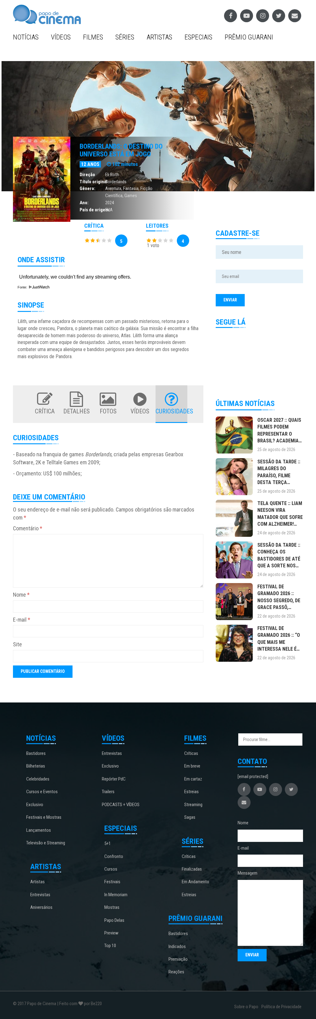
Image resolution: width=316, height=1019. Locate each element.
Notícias (26, 37)
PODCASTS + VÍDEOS (120, 804)
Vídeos (61, 37)
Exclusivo (34, 804)
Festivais (112, 881)
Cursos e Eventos (42, 791)
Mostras (111, 907)
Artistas (159, 37)
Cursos (110, 869)
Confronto (113, 856)
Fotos (108, 411)
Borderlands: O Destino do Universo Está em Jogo (121, 150)
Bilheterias (35, 766)
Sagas (189, 817)
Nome (21, 594)
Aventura (113, 188)
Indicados (177, 946)
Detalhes (76, 411)
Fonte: (23, 287)
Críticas (191, 753)
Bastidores (36, 753)
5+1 (107, 843)
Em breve (192, 766)
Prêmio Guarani (249, 37)
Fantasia (131, 188)
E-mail (21, 619)
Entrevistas (40, 894)
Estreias (191, 791)
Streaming (193, 804)
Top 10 (110, 945)
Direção (87, 174)
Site (17, 644)
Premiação (178, 959)
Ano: (84, 202)
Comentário (27, 528)
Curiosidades (171, 411)
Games (130, 195)
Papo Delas (114, 920)
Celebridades (37, 779)
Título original (93, 181)
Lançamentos (38, 830)
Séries (124, 37)
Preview (111, 933)
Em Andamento (195, 881)
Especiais (198, 37)
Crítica (45, 411)
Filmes (93, 37)
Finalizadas (192, 869)
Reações (176, 972)
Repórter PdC (114, 779)
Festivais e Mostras (43, 817)
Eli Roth (112, 174)
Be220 (96, 1003)
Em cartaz (193, 779)
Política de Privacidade (281, 1006)
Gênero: (87, 188)
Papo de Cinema (41, 1003)
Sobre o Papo (246, 1006)
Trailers (108, 791)
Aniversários (41, 907)
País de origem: (95, 210)
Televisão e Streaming (45, 843)
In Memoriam (115, 894)
